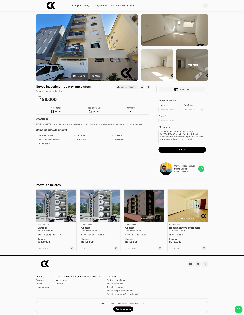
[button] (56, 206)
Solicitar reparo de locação (120, 290)
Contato (131, 5)
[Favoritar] (142, 87)
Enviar (182, 149)
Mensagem (164, 127)
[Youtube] (190, 264)
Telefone (189, 105)
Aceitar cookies (123, 309)
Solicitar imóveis (115, 283)
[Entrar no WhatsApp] (201, 169)
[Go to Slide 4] (189, 218)
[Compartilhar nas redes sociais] (148, 87)
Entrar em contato (168, 100)
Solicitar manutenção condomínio (123, 294)
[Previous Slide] (38, 206)
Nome (162, 105)
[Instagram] (205, 264)
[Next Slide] (73, 206)
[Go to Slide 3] (146, 218)
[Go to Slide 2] (57, 218)
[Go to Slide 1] (55, 218)
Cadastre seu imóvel (117, 280)
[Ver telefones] (205, 5)
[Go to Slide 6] (193, 218)
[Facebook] (198, 264)
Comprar (77, 5)
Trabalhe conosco (115, 287)
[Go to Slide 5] (191, 218)
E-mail (162, 116)
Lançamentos (101, 5)
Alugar (87, 5)
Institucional (118, 5)
